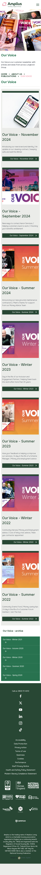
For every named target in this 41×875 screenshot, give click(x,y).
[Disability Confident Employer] (8, 797)
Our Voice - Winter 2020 (13, 657)
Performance (20, 762)
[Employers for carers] (20, 821)
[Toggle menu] (37, 4)
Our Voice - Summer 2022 (22, 619)
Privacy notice (20, 747)
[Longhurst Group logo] (12, 4)
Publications (8, 76)
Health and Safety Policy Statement (20, 770)
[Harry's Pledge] (20, 797)
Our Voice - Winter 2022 (23, 542)
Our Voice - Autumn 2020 (13, 648)
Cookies (20, 759)
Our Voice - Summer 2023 (22, 465)
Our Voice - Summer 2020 (13, 666)
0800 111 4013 (23, 691)
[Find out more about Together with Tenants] (8, 809)
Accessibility (20, 740)
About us (16, 74)
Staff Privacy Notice (20, 766)
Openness (20, 755)
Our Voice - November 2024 (21, 159)
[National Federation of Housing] (33, 785)
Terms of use (20, 751)
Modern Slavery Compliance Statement (20, 774)
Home (4, 74)
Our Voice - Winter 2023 (23, 389)
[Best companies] (8, 785)
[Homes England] (20, 785)
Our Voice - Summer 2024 (22, 312)
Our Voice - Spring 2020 (12, 675)
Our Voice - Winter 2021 (12, 639)
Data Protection (20, 744)
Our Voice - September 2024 (21, 235)
